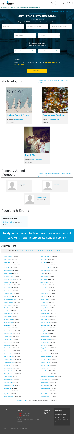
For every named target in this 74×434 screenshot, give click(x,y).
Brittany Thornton (46, 356)
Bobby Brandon (8, 276)
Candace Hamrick (9, 359)
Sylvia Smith (44, 333)
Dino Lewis (44, 262)
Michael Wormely (46, 394)
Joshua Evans (58, 184)
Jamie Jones (8, 388)
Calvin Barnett (8, 262)
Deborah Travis (45, 368)
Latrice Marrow (45, 265)
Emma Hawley (8, 368)
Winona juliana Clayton (11, 299)
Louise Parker (44, 291)
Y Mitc (42, 273)
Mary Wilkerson (45, 385)
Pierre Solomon (45, 336)
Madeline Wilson (45, 388)
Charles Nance (45, 285)
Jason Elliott (7, 325)
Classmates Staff (19, 119)
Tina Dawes (7, 316)
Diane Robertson (45, 313)
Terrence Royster (41, 197)
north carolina (10, 7)
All (18, 250)
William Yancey (45, 396)
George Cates (8, 293)
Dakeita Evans (8, 333)
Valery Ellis (7, 328)
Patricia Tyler (44, 371)
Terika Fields (21, 184)
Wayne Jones (8, 391)
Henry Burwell (8, 291)
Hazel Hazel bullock (9, 371)
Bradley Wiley (44, 382)
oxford (18, 7)
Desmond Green (9, 354)
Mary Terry (44, 345)
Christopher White (46, 379)
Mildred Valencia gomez (47, 376)
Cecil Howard (8, 376)
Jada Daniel (7, 311)
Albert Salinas (44, 328)
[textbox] (49, 35)
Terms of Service (50, 62)
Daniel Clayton (8, 296)
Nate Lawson (44, 259)
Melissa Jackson (9, 385)
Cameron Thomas (46, 354)
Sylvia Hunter (8, 382)
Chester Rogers (45, 316)
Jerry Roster (44, 319)
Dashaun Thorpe (45, 362)
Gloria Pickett (44, 302)
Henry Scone (44, 331)
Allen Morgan (44, 276)
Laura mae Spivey (46, 339)
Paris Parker (44, 296)
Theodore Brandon (9, 279)
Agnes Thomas (45, 351)
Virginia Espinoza (9, 331)
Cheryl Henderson (9, 374)
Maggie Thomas (45, 348)
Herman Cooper (9, 302)
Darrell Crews (8, 308)
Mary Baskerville (9, 265)
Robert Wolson (45, 391)
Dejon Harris (7, 365)
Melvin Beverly (8, 270)
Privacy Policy (19, 64)
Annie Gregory (8, 356)
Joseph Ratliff (44, 308)
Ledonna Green (8, 351)
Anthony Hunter (8, 379)
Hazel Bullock (8, 288)
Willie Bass (7, 268)
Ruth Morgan (44, 279)
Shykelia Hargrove (9, 362)
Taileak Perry (44, 299)
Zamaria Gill (7, 345)
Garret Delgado (8, 322)
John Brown (7, 282)
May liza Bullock (8, 285)
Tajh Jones (7, 394)
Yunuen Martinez (45, 270)
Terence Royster (45, 322)
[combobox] (49, 35)
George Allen (8, 256)
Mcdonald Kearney (9, 396)
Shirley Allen (7, 259)
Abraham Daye (8, 319)
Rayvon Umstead (45, 374)
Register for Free (22, 400)
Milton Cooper (8, 305)
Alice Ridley (44, 311)
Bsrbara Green (8, 348)
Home (3, 7)
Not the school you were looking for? (61, 11)
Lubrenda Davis (8, 313)
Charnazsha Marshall (46, 268)
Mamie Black (8, 273)
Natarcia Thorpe (45, 359)
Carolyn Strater (45, 342)
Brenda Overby (45, 288)
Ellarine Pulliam (45, 305)
